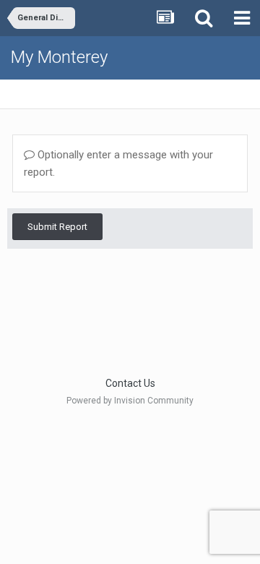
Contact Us (130, 383)
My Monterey (59, 57)
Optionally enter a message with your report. (118, 163)
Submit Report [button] (57, 226)
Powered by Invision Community (130, 401)
